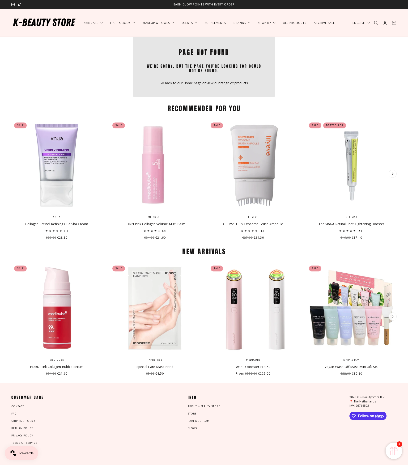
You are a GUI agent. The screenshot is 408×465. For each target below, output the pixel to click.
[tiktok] (19, 4)
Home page (192, 83)
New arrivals (204, 251)
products (241, 83)
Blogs (192, 428)
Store (192, 413)
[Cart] (394, 22)
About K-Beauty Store (204, 406)
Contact (17, 406)
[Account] (385, 22)
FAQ (14, 413)
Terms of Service (24, 442)
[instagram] (13, 4)
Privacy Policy (22, 435)
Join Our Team (198, 421)
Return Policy (22, 428)
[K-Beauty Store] (43, 22)
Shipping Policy (23, 421)
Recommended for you (204, 108)
